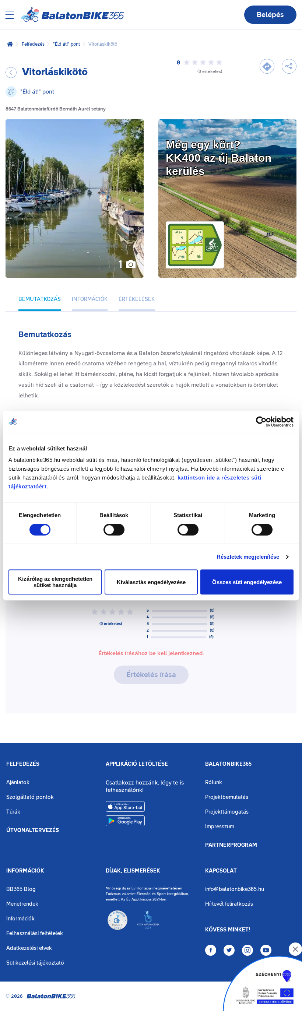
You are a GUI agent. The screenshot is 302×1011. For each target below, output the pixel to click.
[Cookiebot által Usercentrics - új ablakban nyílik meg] (261, 421)
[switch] (113, 530)
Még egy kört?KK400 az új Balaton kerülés (218, 157)
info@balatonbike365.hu (234, 889)
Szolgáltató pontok (30, 797)
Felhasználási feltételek (34, 933)
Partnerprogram (231, 845)
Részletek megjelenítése (248, 557)
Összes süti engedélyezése (247, 582)
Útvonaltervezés (32, 830)
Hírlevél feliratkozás (229, 904)
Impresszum (219, 826)
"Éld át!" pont (66, 44)
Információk (25, 871)
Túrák (13, 811)
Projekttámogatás (227, 811)
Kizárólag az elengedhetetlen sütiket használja (55, 582)
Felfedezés (33, 44)
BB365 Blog (21, 889)
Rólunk (213, 782)
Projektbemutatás (226, 797)
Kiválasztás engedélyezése (151, 582)
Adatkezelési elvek (29, 948)
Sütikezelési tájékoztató (35, 962)
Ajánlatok (17, 782)
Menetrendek (22, 904)
